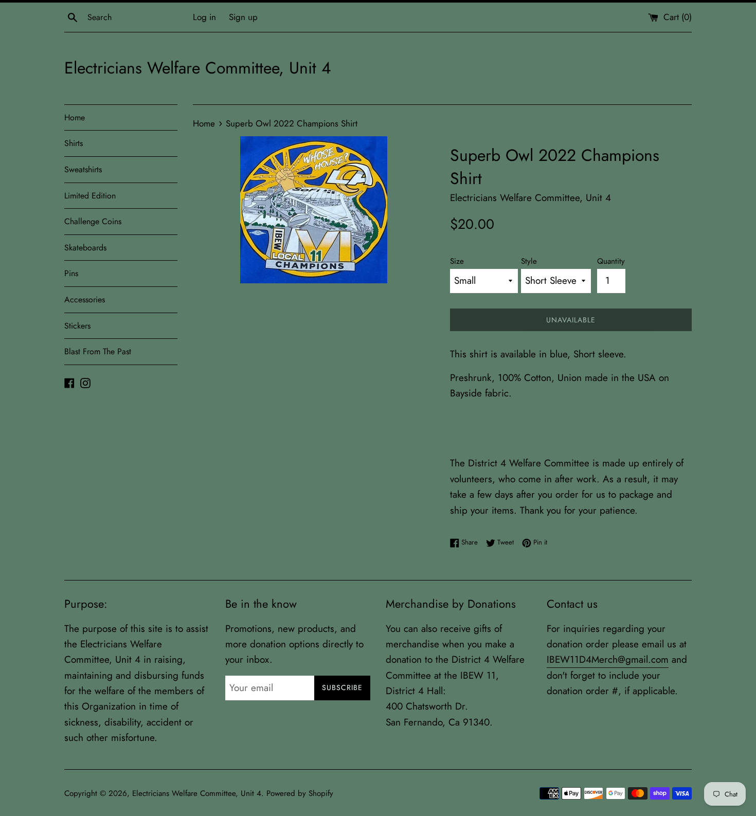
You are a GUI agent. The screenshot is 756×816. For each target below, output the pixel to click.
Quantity (611, 261)
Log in (204, 17)
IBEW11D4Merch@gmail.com (608, 659)
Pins (71, 273)
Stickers (77, 326)
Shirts (73, 143)
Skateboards (85, 247)
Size (457, 261)
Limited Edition (90, 196)
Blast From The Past (97, 351)
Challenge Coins (92, 221)
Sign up (243, 17)
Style (529, 261)
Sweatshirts (83, 169)
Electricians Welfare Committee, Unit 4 (197, 68)
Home (74, 117)
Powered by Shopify (299, 793)
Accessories (84, 299)
